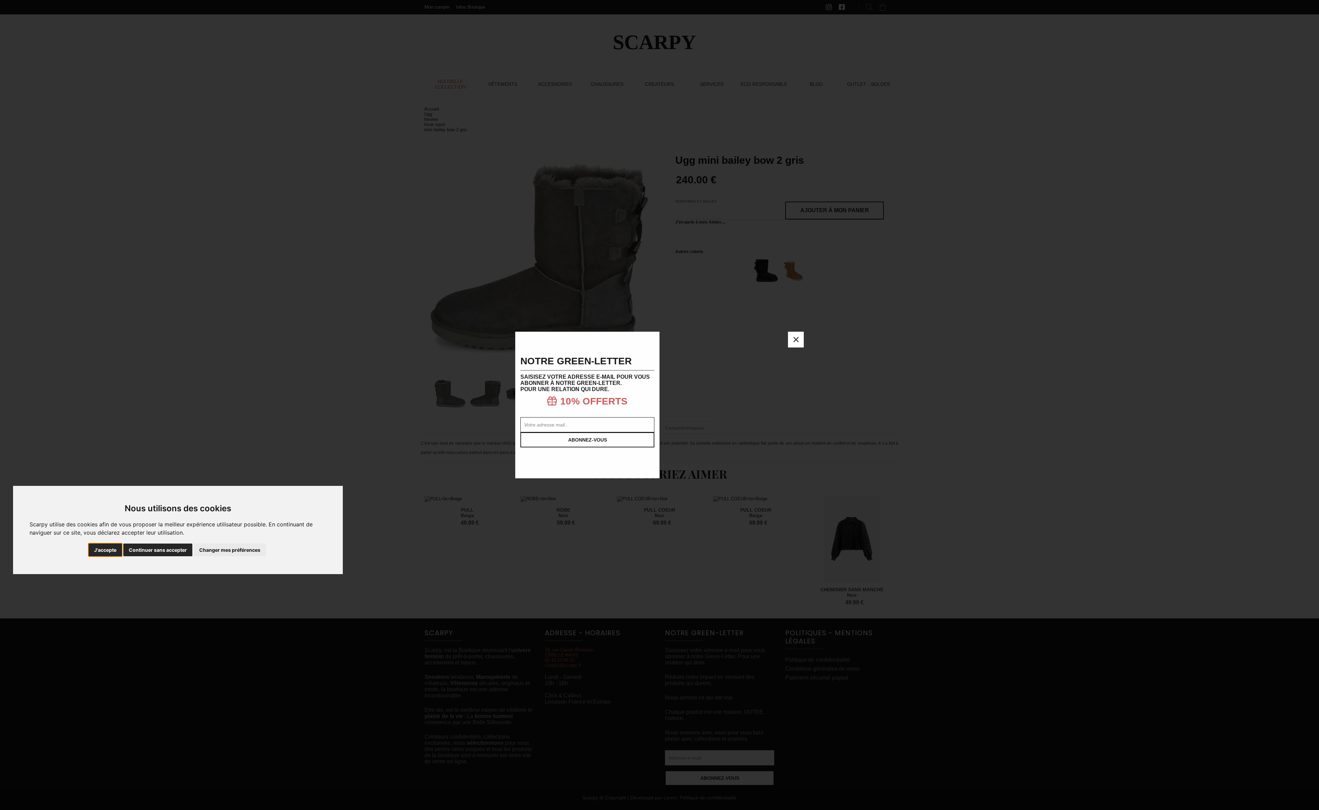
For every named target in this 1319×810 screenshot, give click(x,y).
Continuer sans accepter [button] (158, 550)
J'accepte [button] (105, 550)
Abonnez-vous (587, 440)
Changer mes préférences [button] (229, 550)
